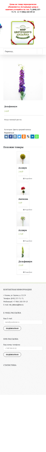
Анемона (23, 199)
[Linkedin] (32, 137)
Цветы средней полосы (22, 129)
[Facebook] (11, 137)
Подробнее (26, 178)
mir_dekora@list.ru (16, 305)
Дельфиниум (25, 261)
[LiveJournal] (28, 137)
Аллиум (22, 167)
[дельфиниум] (23, 80)
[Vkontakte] (6, 137)
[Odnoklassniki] (24, 137)
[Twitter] (19, 137)
